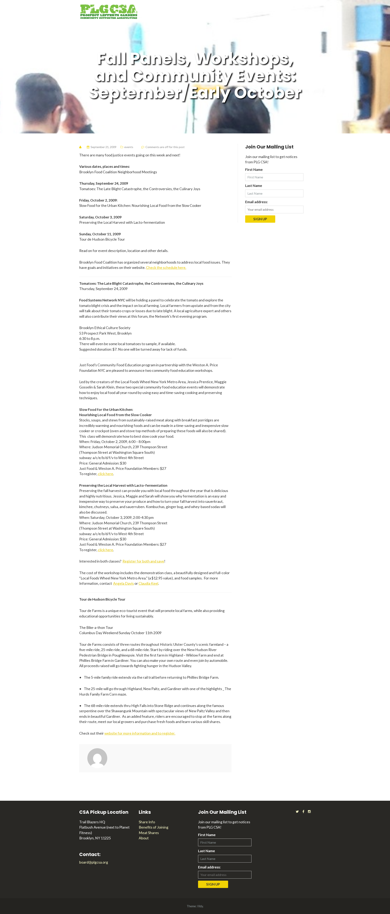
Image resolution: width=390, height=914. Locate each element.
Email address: (256, 202)
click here (105, 474)
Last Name (253, 185)
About (144, 838)
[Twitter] (297, 811)
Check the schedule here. (166, 267)
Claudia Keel (148, 583)
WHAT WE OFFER (241, 12)
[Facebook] (303, 811)
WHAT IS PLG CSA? (296, 12)
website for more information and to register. (139, 733)
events (128, 147)
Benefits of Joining (153, 827)
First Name (254, 169)
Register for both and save (143, 561)
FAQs (270, 12)
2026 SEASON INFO (204, 12)
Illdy (200, 906)
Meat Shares (149, 833)
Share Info (147, 822)
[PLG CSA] (108, 11)
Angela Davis (123, 583)
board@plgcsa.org (93, 862)
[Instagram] (309, 811)
